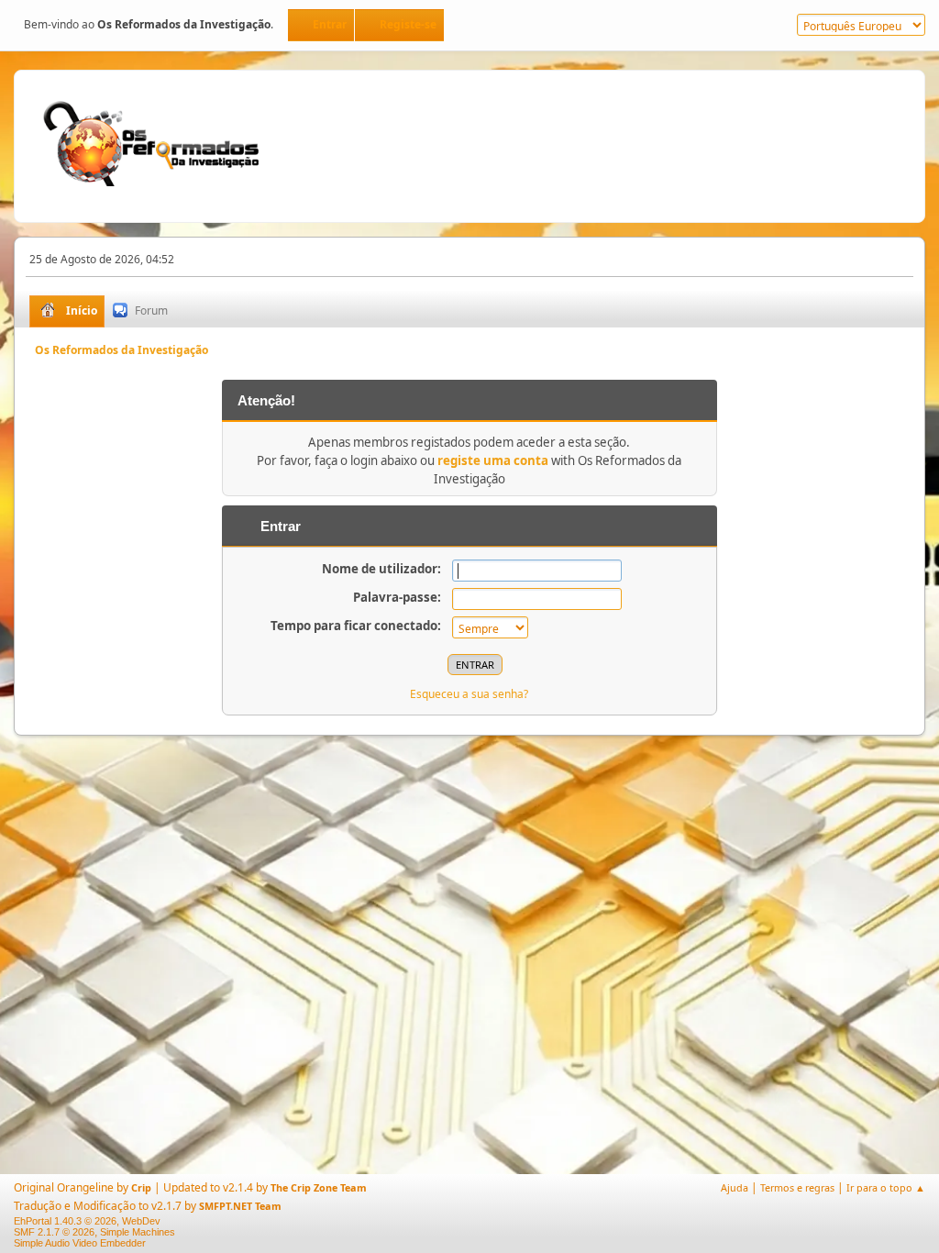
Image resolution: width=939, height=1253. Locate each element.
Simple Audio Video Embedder (80, 1242)
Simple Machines (137, 1231)
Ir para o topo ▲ (885, 1187)
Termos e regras (797, 1187)
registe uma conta (492, 460)
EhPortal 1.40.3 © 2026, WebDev (87, 1220)
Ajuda (734, 1187)
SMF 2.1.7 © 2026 (54, 1231)
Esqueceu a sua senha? (469, 694)
